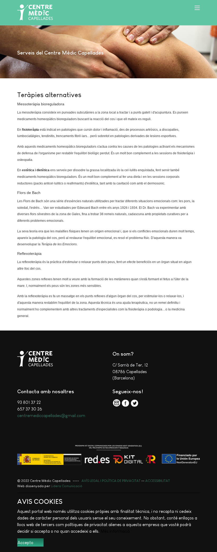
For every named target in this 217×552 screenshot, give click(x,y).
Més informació (115, 531)
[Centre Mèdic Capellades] (35, 12)
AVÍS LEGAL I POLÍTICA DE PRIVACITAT (111, 481)
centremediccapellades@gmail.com (51, 415)
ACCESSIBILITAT (157, 481)
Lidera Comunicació (66, 486)
